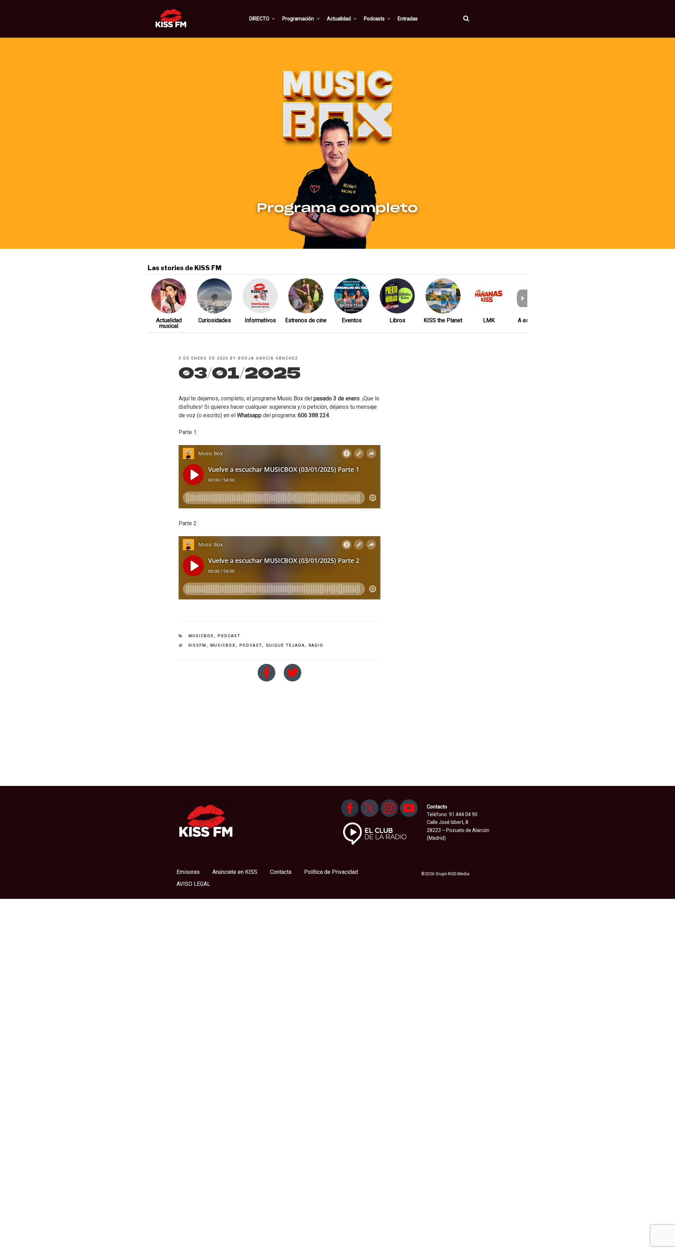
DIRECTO (259, 18)
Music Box (290, 398)
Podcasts (374, 18)
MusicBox (201, 636)
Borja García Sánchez (268, 358)
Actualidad (339, 18)
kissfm (197, 645)
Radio (316, 645)
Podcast (229, 636)
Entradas (408, 18)
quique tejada (285, 645)
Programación (298, 18)
